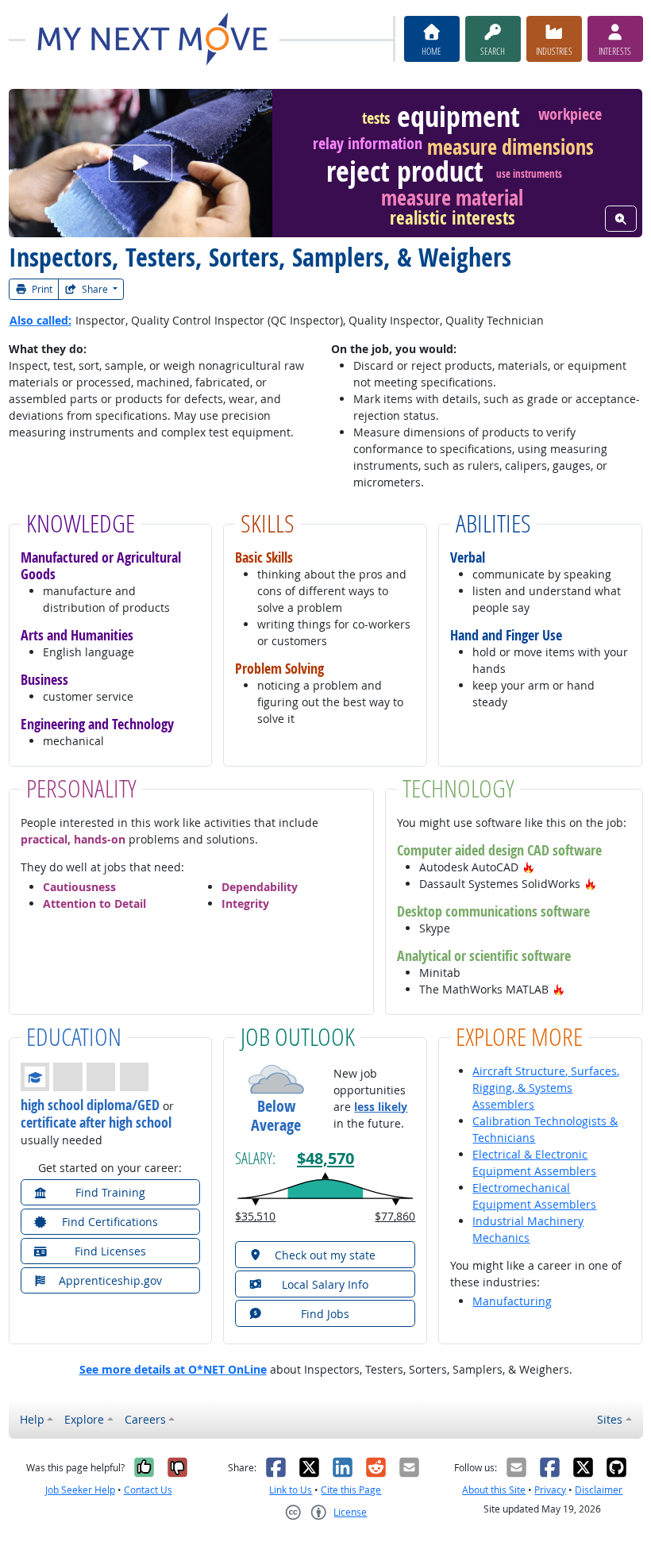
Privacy (550, 1490)
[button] (529, 867)
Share (94, 289)
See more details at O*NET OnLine (173, 1369)
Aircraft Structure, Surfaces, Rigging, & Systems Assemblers (545, 1087)
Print (40, 289)
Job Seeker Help (80, 1490)
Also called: (40, 320)
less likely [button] (380, 1106)
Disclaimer (598, 1490)
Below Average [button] (276, 1115)
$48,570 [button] (325, 1158)
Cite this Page (351, 1490)
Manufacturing (512, 1301)
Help (32, 1419)
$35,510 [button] (255, 1216)
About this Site (494, 1490)
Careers (145, 1419)
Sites (609, 1419)
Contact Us (148, 1490)
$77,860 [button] (395, 1216)
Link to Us (290, 1490)
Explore (84, 1419)
